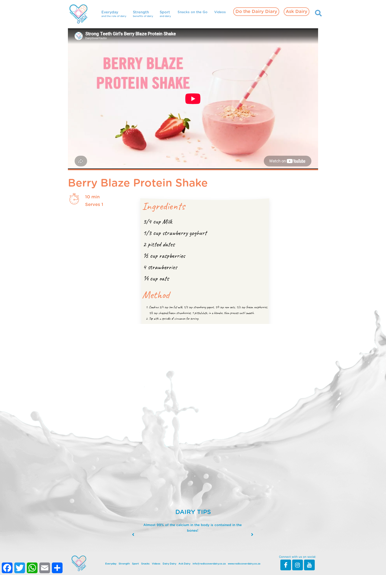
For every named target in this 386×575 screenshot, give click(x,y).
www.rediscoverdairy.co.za (244, 563)
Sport (135, 563)
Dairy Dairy (169, 563)
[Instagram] (297, 565)
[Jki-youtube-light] (309, 565)
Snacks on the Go (193, 12)
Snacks (145, 563)
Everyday (110, 563)
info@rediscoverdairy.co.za (209, 563)
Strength (124, 563)
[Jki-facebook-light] (285, 565)
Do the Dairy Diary (256, 11)
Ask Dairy (296, 11)
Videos (220, 12)
